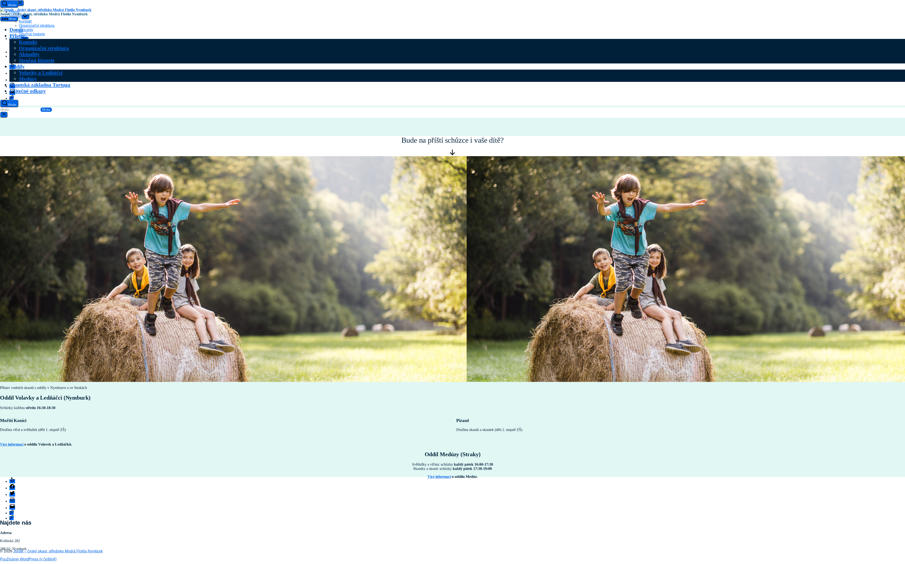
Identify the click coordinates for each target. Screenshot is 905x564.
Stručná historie (36, 60)
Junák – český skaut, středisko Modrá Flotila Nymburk (58, 551)
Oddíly (17, 66)
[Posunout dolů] (452, 154)
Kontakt (28, 42)
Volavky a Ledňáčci (40, 72)
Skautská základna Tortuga (39, 85)
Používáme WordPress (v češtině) (28, 559)
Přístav (17, 36)
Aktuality (29, 54)
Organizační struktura (44, 48)
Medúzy (28, 79)
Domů (16, 30)
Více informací (11, 444)
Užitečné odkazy (27, 91)
